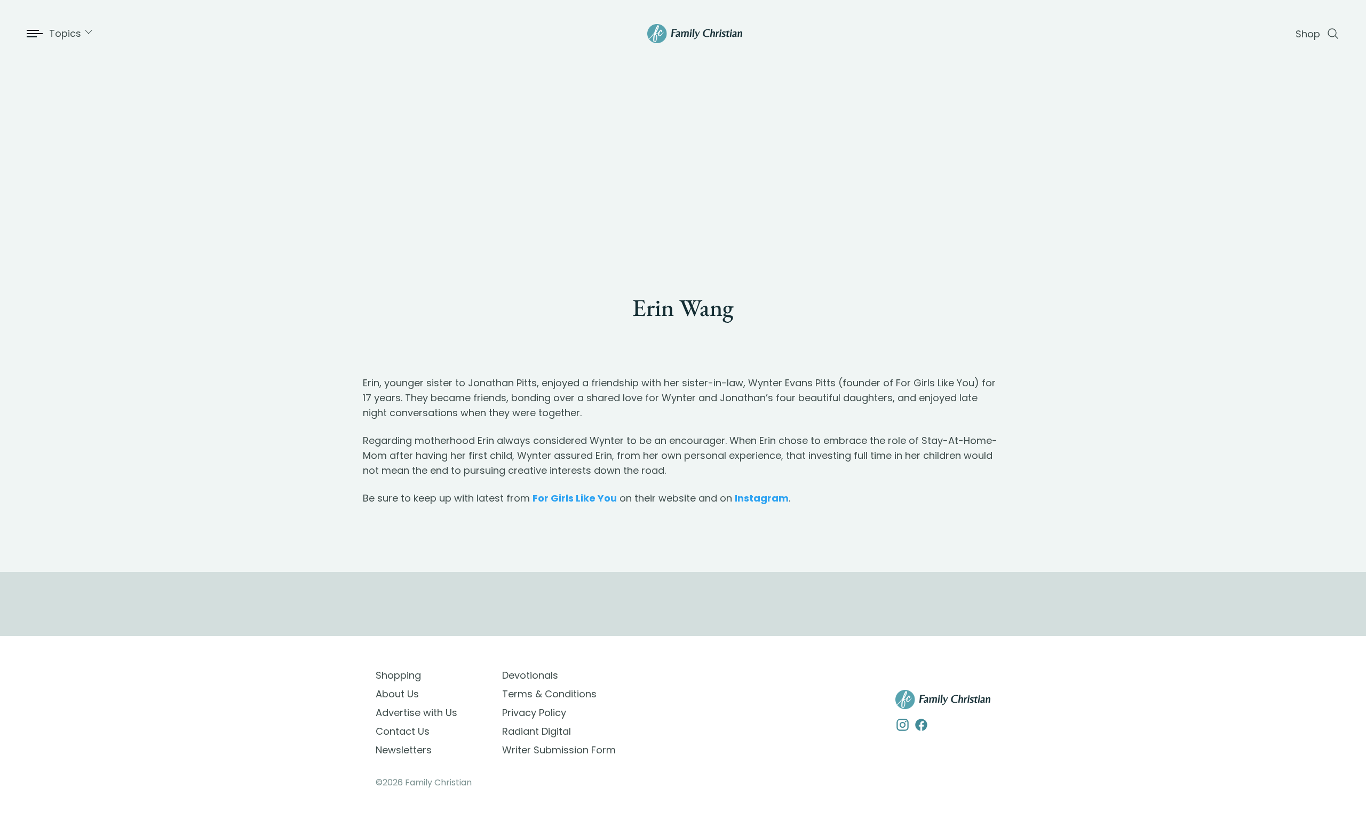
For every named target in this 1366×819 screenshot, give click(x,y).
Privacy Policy (534, 712)
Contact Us (403, 731)
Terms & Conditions (549, 694)
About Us (397, 694)
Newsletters (404, 750)
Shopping (398, 675)
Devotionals (530, 675)
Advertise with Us (416, 712)
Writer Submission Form (559, 750)
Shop (1308, 34)
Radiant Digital (536, 731)
